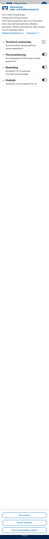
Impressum (31, 33)
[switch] (44, 54)
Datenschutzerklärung (12, 33)
